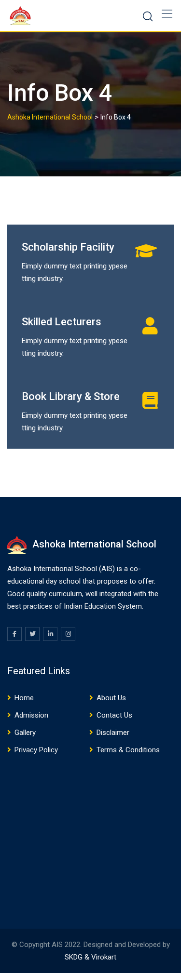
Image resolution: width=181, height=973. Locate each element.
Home (24, 697)
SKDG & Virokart (90, 957)
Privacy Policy (36, 750)
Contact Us (114, 715)
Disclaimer (113, 732)
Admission (31, 715)
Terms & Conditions (128, 750)
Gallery (25, 732)
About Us (111, 697)
